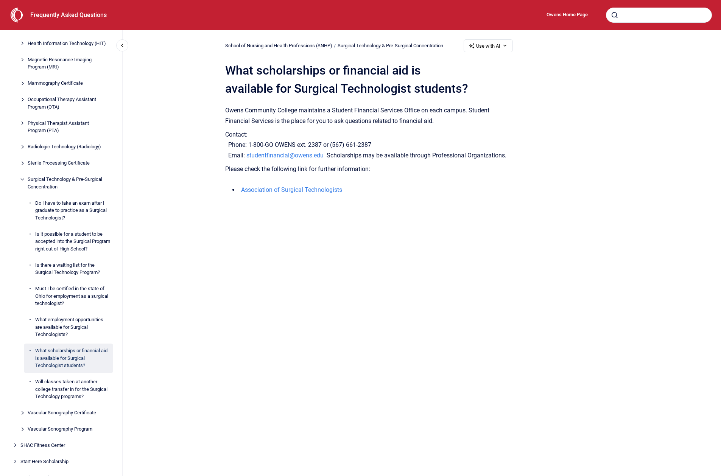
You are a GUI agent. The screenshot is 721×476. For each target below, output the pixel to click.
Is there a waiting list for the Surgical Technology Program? (67, 268)
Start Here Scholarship (44, 461)
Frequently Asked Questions (68, 15)
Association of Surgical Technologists (291, 189)
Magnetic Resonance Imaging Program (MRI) (60, 63)
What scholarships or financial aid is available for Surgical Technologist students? (71, 358)
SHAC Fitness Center (42, 445)
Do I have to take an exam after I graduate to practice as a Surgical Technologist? (71, 210)
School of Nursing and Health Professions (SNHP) (278, 45)
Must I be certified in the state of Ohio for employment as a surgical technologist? (71, 296)
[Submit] (615, 15)
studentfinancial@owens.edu (285, 155)
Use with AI (488, 46)
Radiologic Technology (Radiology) (64, 146)
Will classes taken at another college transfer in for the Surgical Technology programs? (71, 389)
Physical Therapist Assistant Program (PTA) (58, 127)
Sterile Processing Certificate (59, 163)
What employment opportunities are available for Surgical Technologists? (69, 327)
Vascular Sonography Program (60, 429)
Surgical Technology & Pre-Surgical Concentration (65, 183)
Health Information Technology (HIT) (67, 43)
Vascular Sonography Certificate (62, 412)
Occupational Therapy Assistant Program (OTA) (62, 103)
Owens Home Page (567, 14)
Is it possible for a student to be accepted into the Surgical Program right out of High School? (72, 241)
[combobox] (659, 15)
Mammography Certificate (55, 83)
